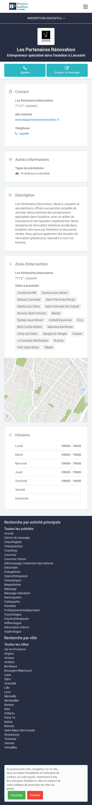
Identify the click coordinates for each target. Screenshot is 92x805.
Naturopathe (12, 597)
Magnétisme (12, 584)
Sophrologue (12, 631)
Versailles (10, 747)
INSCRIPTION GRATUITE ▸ (44, 18)
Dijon (7, 679)
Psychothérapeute (16, 618)
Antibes (9, 662)
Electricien (11, 567)
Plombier (10, 606)
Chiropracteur (13, 546)
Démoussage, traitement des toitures (28, 563)
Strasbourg (11, 734)
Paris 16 (9, 717)
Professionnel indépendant (22, 610)
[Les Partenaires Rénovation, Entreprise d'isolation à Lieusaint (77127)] (46, 36)
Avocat (9, 533)
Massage (10, 589)
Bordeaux (10, 666)
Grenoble (10, 683)
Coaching (10, 550)
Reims (8, 721)
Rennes (9, 726)
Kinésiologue (12, 580)
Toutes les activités (19, 529)
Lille (6, 687)
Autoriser (16, 795)
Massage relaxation (17, 593)
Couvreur (10, 554)
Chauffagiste (13, 542)
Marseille (10, 696)
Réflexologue (12, 623)
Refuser (35, 795)
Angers (9, 653)
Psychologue (12, 614)
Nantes (9, 704)
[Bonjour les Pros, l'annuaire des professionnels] (18, 6)
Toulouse (10, 739)
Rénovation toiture (16, 627)
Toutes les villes (16, 644)
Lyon (7, 692)
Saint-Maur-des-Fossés (19, 730)
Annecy (9, 657)
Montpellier (11, 700)
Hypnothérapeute (16, 576)
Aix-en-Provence (15, 649)
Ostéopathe (12, 601)
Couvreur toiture (15, 559)
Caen (7, 675)
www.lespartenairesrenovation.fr (37, 119)
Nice (7, 709)
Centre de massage (17, 537)
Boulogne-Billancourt (18, 670)
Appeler (24, 133)
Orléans (9, 713)
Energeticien (12, 572)
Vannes (9, 743)
